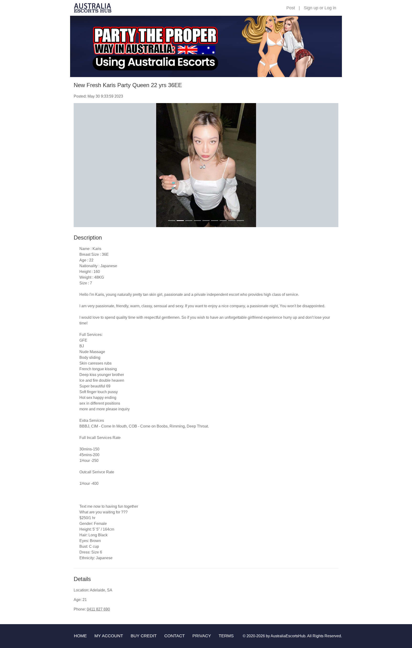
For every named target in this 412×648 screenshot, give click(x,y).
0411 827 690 (98, 609)
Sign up (311, 7)
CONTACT (174, 635)
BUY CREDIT (144, 635)
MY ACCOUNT (108, 635)
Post (290, 7)
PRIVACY (201, 635)
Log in (330, 7)
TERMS (226, 635)
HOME (80, 635)
